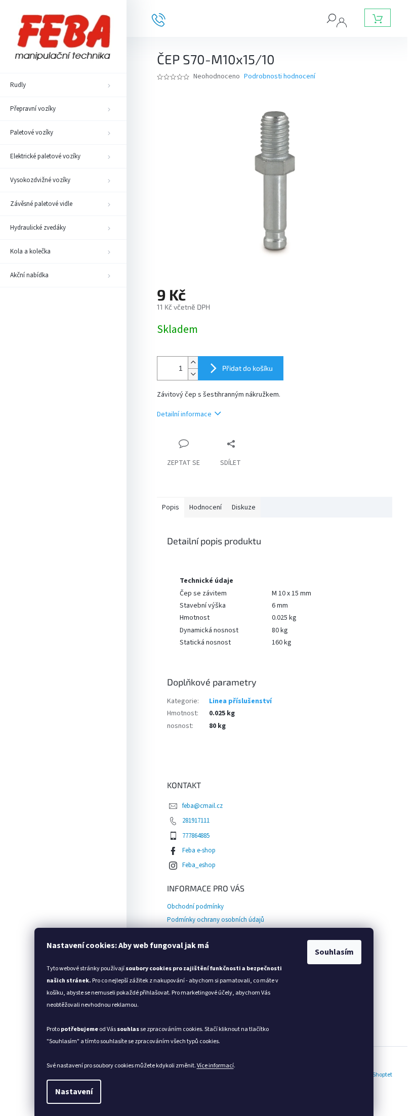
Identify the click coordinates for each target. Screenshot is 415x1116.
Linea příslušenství (240, 701)
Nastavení (74, 1091)
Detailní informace (184, 414)
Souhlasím (334, 952)
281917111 (196, 820)
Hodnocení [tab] (205, 507)
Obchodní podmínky (195, 906)
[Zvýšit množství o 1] (193, 362)
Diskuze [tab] (244, 507)
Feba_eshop (199, 865)
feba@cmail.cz (202, 805)
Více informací (215, 1065)
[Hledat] (331, 17)
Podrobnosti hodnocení (279, 76)
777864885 (196, 835)
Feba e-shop (199, 850)
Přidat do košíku (247, 368)
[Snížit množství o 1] (193, 374)
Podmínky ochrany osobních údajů (215, 919)
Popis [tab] (170, 507)
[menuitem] (63, 85)
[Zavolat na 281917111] (166, 19)
